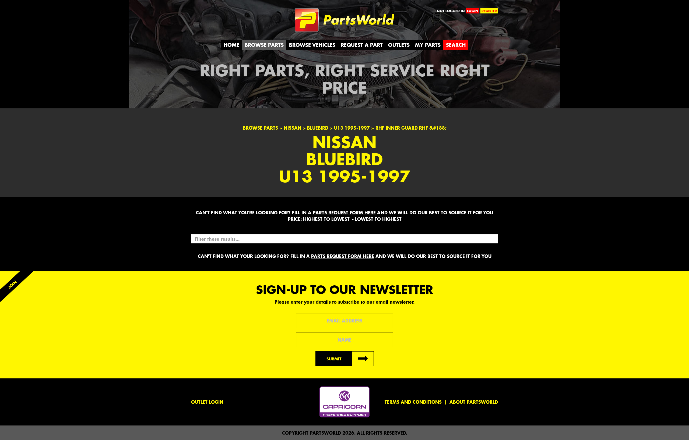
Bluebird (317, 128)
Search (456, 44)
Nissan (292, 128)
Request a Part (362, 44)
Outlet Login (207, 402)
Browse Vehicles (312, 44)
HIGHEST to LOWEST (327, 219)
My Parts (428, 44)
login (472, 10)
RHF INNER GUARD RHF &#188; (410, 128)
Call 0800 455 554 (215, 12)
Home (231, 44)
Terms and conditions (413, 402)
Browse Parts (264, 44)
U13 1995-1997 (352, 128)
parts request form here (344, 212)
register (489, 10)
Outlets (399, 44)
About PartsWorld (473, 402)
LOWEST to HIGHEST (378, 219)
